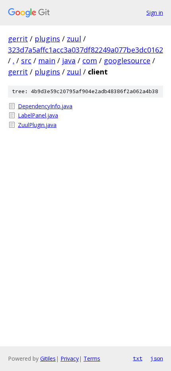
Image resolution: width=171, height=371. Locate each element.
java (69, 60)
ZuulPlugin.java (37, 125)
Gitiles (48, 358)
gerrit (18, 38)
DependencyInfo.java (45, 106)
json (156, 358)
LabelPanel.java (38, 115)
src (26, 60)
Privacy (69, 358)
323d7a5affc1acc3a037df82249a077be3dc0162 (85, 50)
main (46, 60)
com (89, 60)
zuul (74, 38)
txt (137, 358)
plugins (47, 38)
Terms (92, 358)
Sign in (154, 12)
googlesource (127, 60)
